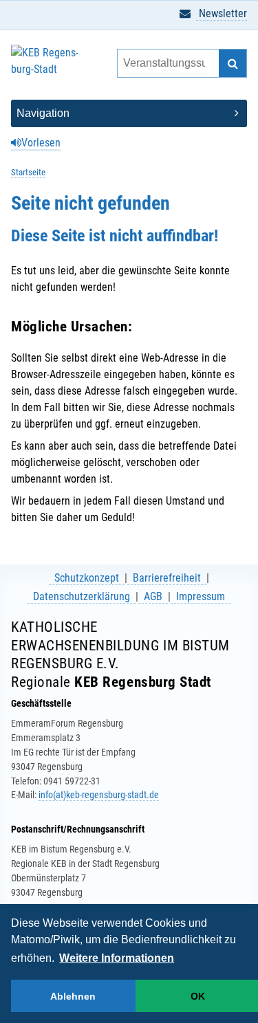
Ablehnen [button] (73, 996)
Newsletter (221, 13)
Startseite (28, 172)
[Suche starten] (232, 63)
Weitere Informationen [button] (116, 958)
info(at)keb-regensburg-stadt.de (99, 794)
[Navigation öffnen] (129, 113)
